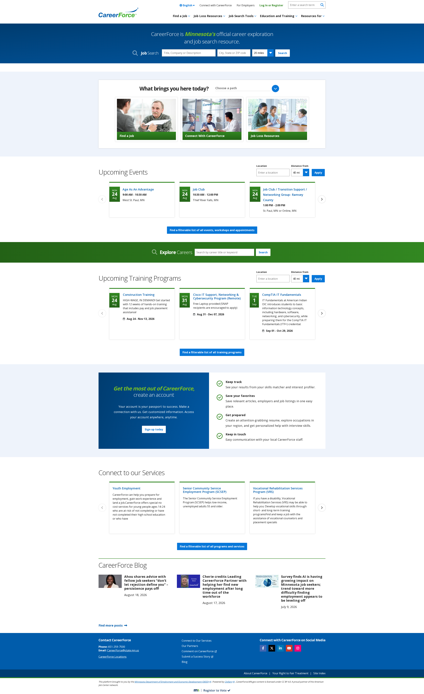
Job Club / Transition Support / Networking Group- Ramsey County (285, 194)
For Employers (246, 5)
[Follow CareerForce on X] (271, 648)
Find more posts (111, 625)
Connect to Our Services (197, 640)
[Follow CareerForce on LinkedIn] (280, 648)
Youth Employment (126, 488)
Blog (184, 662)
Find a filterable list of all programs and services (212, 546)
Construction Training (139, 295)
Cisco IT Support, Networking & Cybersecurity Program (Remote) (217, 296)
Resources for (311, 16)
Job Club (199, 189)
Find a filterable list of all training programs (212, 352)
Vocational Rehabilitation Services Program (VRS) (278, 490)
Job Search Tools (241, 16)
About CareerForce (255, 673)
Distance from (299, 166)
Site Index (319, 673)
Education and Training (277, 16)
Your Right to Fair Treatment (290, 673)
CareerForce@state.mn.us (123, 650)
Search (282, 53)
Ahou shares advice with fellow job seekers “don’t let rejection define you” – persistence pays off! (146, 582)
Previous (102, 199)
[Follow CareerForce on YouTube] (289, 648)
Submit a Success (196, 656)
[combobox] (233, 53)
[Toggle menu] (189, 16)
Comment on (198, 651)
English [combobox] (187, 5)
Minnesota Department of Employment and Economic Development (171, 681)
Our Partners (190, 646)
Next (321, 199)
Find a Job (180, 16)
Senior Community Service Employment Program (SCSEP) (204, 490)
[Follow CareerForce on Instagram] (297, 648)
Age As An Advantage (138, 189)
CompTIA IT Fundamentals (281, 295)
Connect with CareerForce (216, 5)
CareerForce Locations (113, 657)
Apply (318, 172)
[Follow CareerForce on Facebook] (263, 648)
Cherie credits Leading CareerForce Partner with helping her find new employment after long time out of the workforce (225, 586)
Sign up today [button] (154, 429)
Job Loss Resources (208, 16)
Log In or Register (271, 5)
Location (261, 166)
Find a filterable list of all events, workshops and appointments (212, 230)
